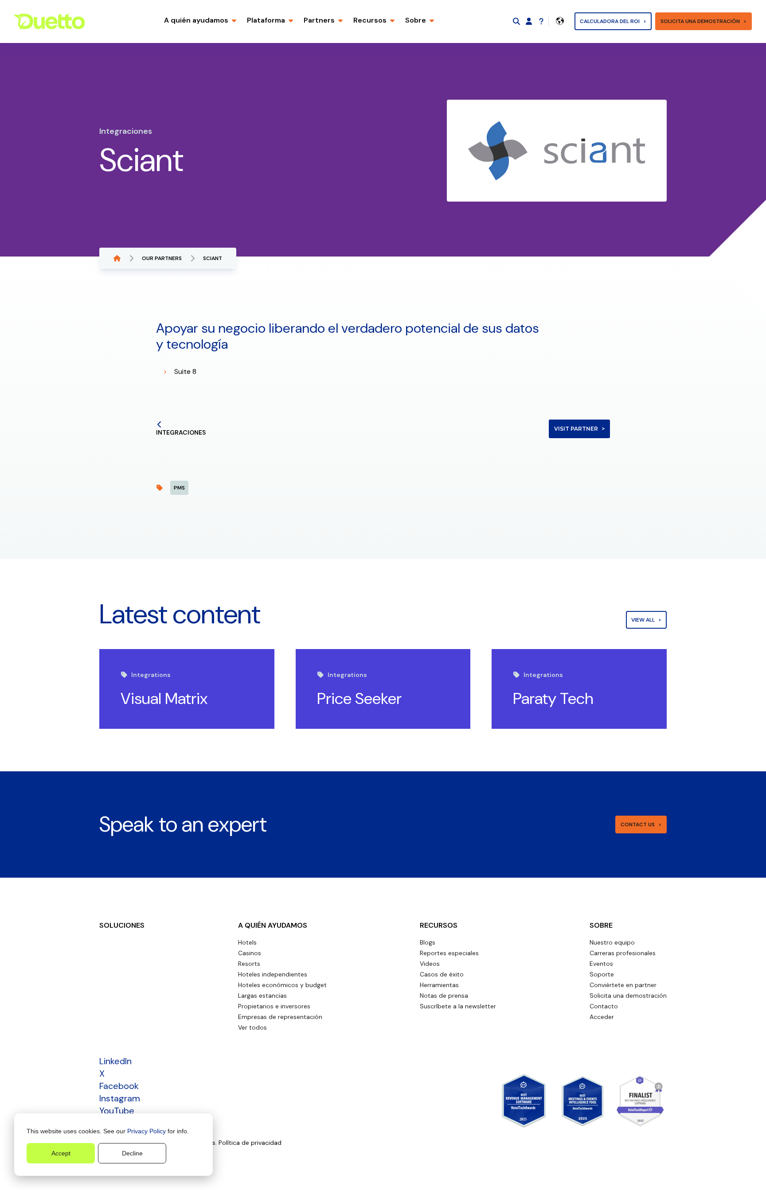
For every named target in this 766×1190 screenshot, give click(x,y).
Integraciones (181, 432)
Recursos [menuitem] (438, 925)
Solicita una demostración (700, 21)
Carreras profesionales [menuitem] (623, 953)
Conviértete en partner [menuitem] (623, 985)
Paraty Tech (553, 698)
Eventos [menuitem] (601, 964)
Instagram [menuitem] (119, 1098)
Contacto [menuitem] (604, 1006)
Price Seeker (359, 698)
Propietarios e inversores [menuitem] (274, 1006)
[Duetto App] (528, 21)
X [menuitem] (102, 1073)
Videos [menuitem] (430, 964)
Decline (132, 1153)
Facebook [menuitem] (119, 1086)
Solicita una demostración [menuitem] (628, 995)
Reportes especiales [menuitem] (449, 953)
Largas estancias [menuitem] (262, 995)
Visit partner (576, 428)
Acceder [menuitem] (602, 1017)
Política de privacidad (250, 1143)
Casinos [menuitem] (249, 953)
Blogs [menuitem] (427, 942)
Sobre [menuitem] (601, 925)
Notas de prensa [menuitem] (444, 995)
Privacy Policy (146, 1131)
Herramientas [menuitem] (439, 985)
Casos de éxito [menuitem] (442, 974)
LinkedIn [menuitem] (115, 1061)
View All (643, 619)
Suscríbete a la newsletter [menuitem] (458, 1006)
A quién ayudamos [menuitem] (272, 925)
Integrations (151, 675)
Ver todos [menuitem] (252, 1027)
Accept (60, 1153)
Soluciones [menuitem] (122, 925)
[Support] (541, 21)
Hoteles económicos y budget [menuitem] (282, 985)
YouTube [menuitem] (116, 1110)
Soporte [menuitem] (602, 974)
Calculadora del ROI (610, 21)
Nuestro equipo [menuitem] (612, 942)
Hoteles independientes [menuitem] (272, 974)
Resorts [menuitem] (249, 964)
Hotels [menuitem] (247, 942)
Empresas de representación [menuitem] (280, 1017)
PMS (179, 487)
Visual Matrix (164, 698)
